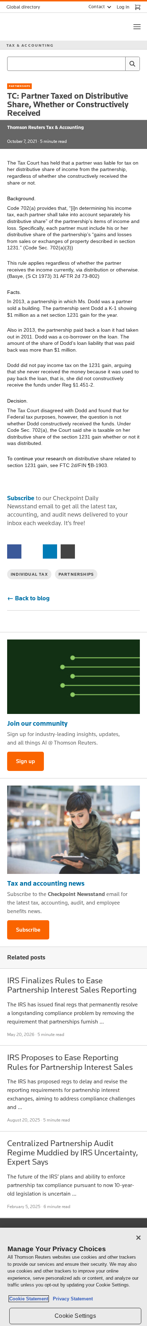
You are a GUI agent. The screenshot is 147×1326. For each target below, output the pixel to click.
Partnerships (19, 86)
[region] (73, 1277)
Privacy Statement (71, 1298)
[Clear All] (118, 64)
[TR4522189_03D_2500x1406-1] (73, 676)
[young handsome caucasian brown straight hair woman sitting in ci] (73, 830)
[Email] (68, 551)
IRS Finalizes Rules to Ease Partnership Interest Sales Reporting (72, 985)
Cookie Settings (75, 1316)
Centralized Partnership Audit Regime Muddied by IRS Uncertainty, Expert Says (72, 1152)
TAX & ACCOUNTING (30, 45)
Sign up (25, 761)
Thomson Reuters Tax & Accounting (45, 127)
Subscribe (20, 498)
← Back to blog (28, 598)
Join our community (37, 723)
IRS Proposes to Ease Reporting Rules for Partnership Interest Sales (70, 1062)
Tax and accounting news (46, 883)
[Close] (138, 1237)
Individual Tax (29, 574)
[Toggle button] (137, 27)
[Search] (132, 64)
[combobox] (73, 64)
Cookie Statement (28, 1298)
